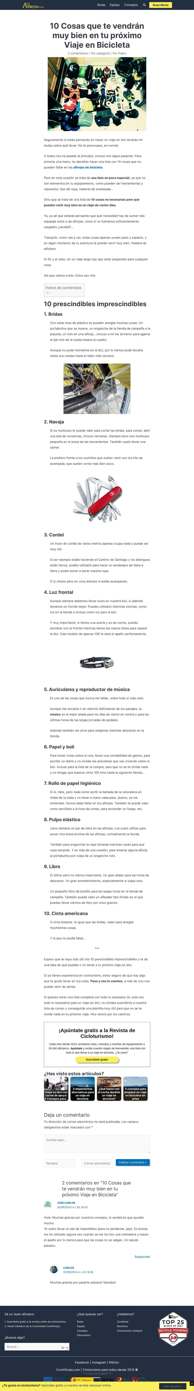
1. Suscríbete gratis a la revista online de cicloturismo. (35, 1321)
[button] (144, 5)
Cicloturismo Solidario (129, 1330)
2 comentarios (78, 53)
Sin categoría (100, 53)
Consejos (131, 5)
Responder (142, 1257)
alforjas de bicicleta (87, 167)
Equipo (115, 5)
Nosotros (122, 1326)
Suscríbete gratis (97, 1059)
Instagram (99, 1362)
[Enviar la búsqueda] (62, 1347)
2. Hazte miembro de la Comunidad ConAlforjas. (32, 1326)
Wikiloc (114, 1362)
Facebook (82, 1362)
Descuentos (83, 1335)
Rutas (101, 5)
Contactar (123, 1321)
